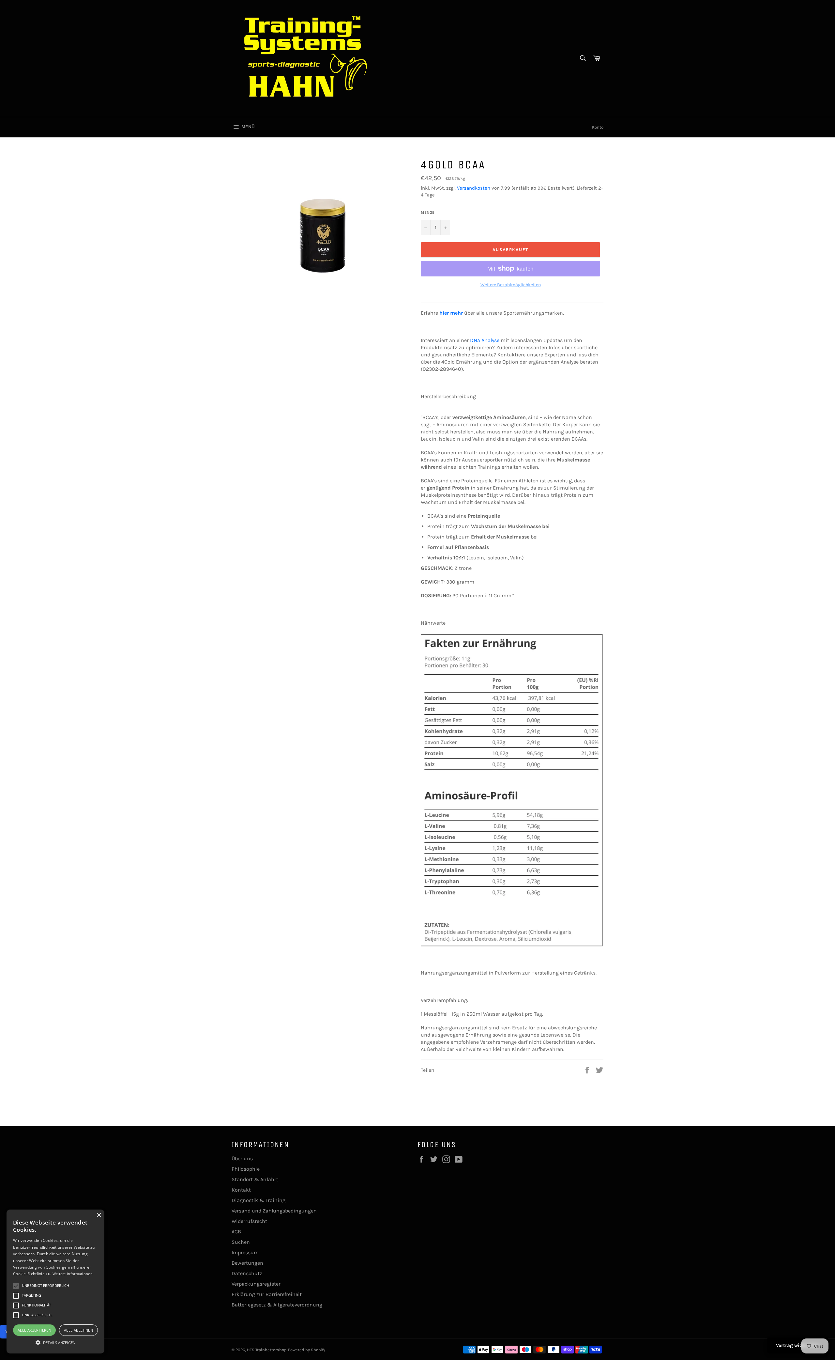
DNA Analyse (484, 340)
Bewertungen (247, 1263)
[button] (55, 1342)
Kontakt (241, 1190)
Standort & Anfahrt (255, 1179)
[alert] (55, 1281)
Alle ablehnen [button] (78, 1330)
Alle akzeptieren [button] (34, 1330)
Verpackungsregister (256, 1284)
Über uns (242, 1158)
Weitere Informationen (73, 1273)
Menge (427, 212)
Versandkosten (473, 188)
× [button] (98, 1215)
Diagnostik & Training (258, 1200)
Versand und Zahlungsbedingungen (274, 1211)
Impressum (245, 1252)
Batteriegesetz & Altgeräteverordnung (277, 1305)
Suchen (241, 1242)
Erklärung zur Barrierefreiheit (267, 1294)
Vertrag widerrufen (797, 1345)
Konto (597, 127)
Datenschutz (247, 1273)
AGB (236, 1231)
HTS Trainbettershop (266, 1349)
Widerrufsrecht (249, 1221)
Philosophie (246, 1169)
